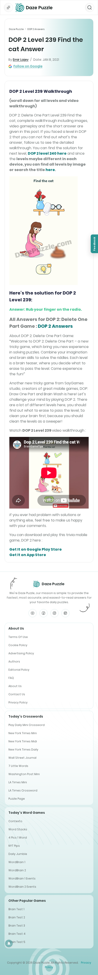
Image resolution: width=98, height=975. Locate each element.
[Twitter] (65, 613)
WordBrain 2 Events (22, 887)
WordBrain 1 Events (22, 878)
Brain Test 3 (16, 925)
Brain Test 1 (16, 909)
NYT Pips (14, 846)
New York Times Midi (22, 741)
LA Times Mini (17, 782)
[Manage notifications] (9, 943)
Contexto (15, 821)
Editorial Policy (18, 670)
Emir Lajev (20, 59)
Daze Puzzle (16, 29)
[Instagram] (54, 613)
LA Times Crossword (22, 790)
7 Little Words (18, 766)
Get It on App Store (27, 554)
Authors (14, 661)
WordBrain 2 (17, 870)
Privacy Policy (18, 702)
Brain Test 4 (17, 934)
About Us (15, 686)
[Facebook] (43, 613)
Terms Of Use (18, 637)
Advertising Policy (21, 653)
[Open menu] (8, 7)
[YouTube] (32, 613)
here (50, 169)
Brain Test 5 (16, 942)
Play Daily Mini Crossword (26, 725)
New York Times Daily (23, 749)
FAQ (11, 678)
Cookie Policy (17, 645)
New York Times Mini (22, 733)
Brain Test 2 (16, 917)
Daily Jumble (17, 854)
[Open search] (89, 7)
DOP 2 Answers (35, 29)
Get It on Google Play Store (35, 549)
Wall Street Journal (22, 758)
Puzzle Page (16, 799)
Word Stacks (17, 829)
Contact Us (16, 694)
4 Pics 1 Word (17, 837)
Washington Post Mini (24, 774)
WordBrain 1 (16, 862)
